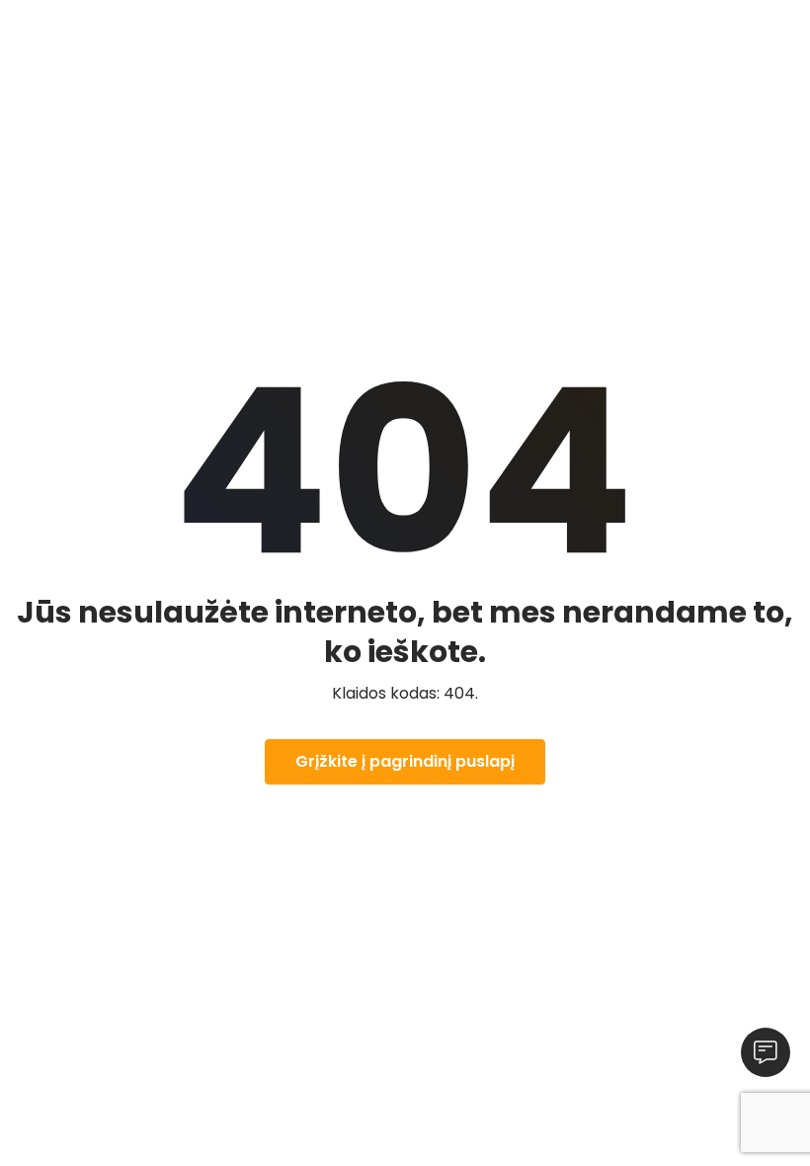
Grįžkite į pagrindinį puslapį (405, 761)
